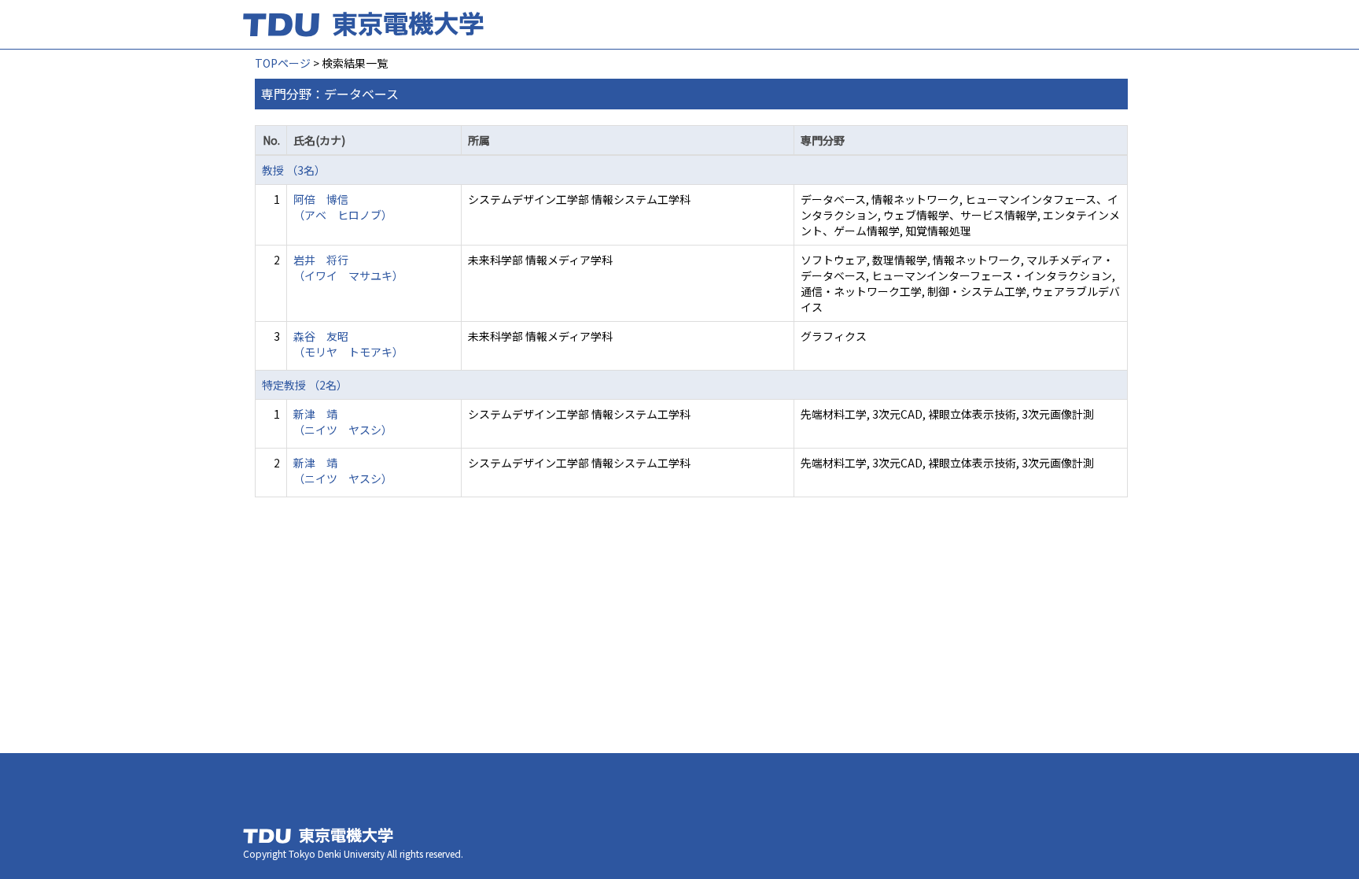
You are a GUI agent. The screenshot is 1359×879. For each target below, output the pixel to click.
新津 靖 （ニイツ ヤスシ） (342, 422)
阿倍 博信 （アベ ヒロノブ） (342, 207)
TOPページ (283, 63)
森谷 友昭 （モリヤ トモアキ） (348, 344)
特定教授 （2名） (305, 385)
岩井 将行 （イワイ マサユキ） (348, 267)
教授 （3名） (294, 170)
